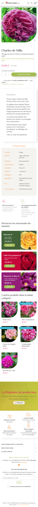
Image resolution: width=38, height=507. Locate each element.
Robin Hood (7, 320)
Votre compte (6, 451)
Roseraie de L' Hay (9, 370)
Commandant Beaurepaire (26, 345)
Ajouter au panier (24, 74)
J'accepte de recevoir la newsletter (20, 486)
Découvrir (20, 402)
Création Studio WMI (23, 504)
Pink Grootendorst (28, 320)
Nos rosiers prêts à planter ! (12, 444)
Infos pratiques (7, 448)
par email (24, 462)
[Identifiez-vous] (31, 3)
